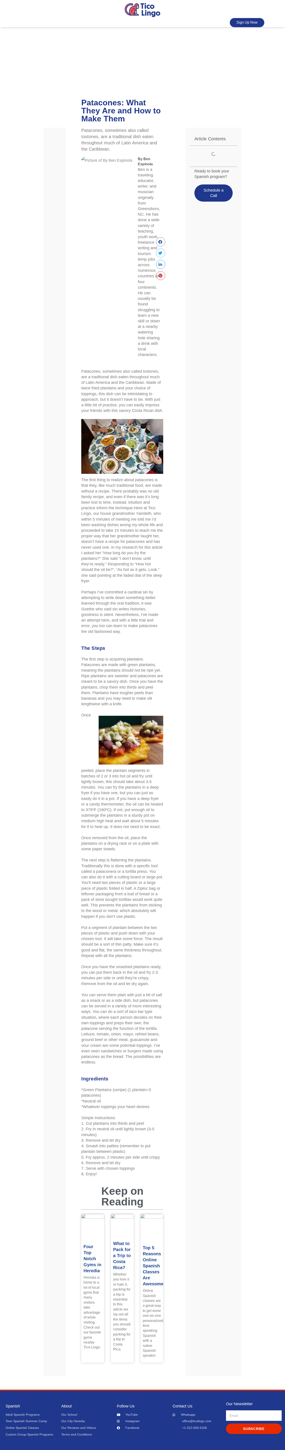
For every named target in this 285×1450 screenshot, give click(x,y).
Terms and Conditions (76, 1434)
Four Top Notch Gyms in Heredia (92, 1258)
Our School (69, 1414)
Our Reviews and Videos (78, 1428)
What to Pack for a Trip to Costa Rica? (122, 1255)
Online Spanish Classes (22, 1428)
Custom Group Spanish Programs (29, 1434)
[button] (160, 241)
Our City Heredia (73, 1421)
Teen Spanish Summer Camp (26, 1421)
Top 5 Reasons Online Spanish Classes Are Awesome (153, 1265)
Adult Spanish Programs (23, 1414)
